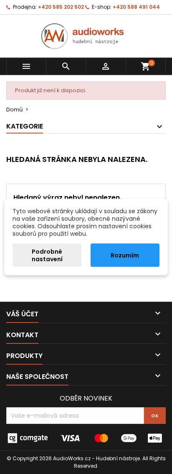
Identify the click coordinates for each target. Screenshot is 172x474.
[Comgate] (86, 438)
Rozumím (125, 255)
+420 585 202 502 (61, 6)
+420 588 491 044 (136, 6)
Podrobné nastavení (47, 255)
